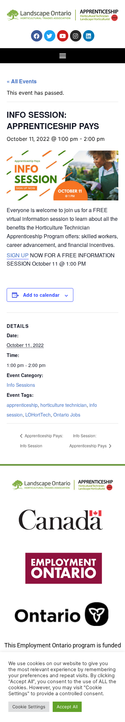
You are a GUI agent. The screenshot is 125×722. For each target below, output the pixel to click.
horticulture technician (63, 404)
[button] (62, 55)
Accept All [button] (67, 706)
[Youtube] (62, 35)
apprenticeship (22, 404)
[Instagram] (75, 35)
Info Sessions (21, 384)
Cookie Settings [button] (28, 706)
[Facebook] (36, 35)
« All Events (22, 81)
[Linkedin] (88, 35)
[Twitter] (49, 35)
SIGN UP (18, 255)
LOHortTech (38, 414)
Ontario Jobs (66, 414)
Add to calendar (41, 294)
